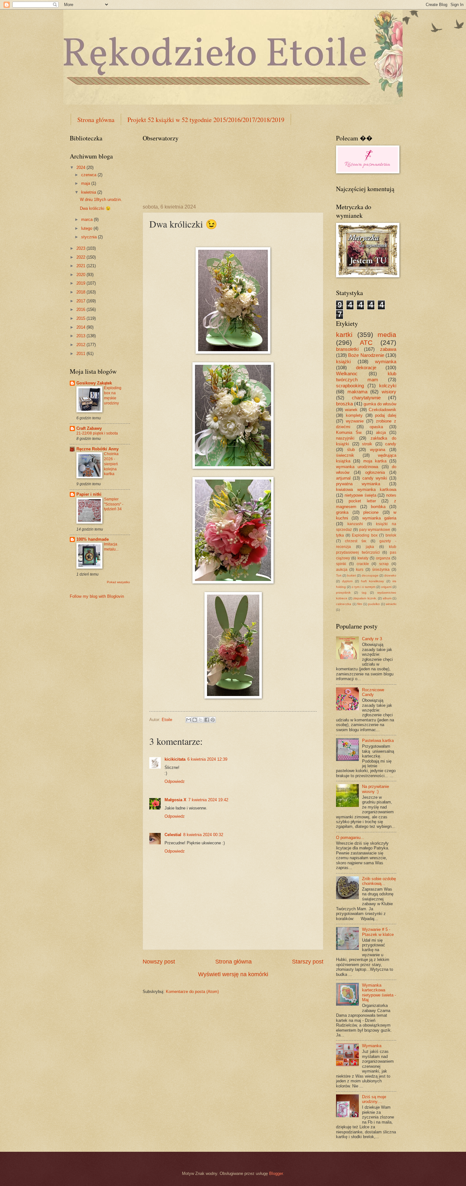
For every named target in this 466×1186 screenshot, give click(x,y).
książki (343, 361)
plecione (371, 512)
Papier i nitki (88, 494)
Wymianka (371, 1045)
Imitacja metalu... (111, 546)
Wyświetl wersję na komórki (233, 974)
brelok (390, 535)
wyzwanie (355, 421)
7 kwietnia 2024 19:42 (208, 799)
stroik (367, 444)
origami (386, 587)
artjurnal (343, 478)
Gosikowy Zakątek (94, 383)
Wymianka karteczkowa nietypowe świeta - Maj (379, 992)
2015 (81, 318)
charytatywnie (366, 397)
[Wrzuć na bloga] (194, 720)
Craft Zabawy (89, 428)
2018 (81, 292)
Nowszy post (159, 961)
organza (383, 558)
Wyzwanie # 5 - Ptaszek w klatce (378, 932)
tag (364, 592)
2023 (81, 248)
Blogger (276, 1173)
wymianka (385, 361)
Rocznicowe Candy (373, 692)
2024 (81, 167)
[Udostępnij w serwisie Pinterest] (213, 720)
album (387, 598)
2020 (81, 274)
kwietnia (89, 192)
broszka (344, 403)
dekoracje (366, 367)
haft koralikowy (372, 581)
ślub (351, 449)
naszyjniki (345, 438)
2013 (81, 335)
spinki (341, 564)
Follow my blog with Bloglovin (97, 596)
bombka (378, 506)
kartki (344, 334)
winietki (391, 604)
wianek (351, 409)
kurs (359, 569)
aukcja (341, 569)
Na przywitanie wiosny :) (375, 789)
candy (390, 444)
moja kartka (374, 461)
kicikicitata (175, 759)
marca (87, 219)
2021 (81, 265)
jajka (370, 547)
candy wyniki (374, 478)
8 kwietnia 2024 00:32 (203, 834)
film (359, 604)
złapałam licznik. (365, 598)
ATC (366, 342)
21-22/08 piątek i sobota (97, 433)
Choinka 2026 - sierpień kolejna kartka (111, 464)
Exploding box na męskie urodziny (112, 395)
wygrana (377, 449)
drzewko (390, 575)
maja (86, 183)
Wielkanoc (347, 373)
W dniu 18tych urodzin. (101, 199)
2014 (81, 327)
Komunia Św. (349, 432)
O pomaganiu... (350, 837)
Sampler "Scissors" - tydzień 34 (113, 504)
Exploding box (364, 535)
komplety (354, 415)
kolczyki (387, 385)
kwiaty (363, 558)
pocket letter (362, 501)
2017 (81, 301)
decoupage (370, 575)
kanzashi (355, 524)
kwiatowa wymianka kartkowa (366, 489)
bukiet (351, 575)
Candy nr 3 (372, 638)
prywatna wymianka (358, 483)
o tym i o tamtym (363, 587)
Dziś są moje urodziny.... (374, 1099)
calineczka (343, 604)
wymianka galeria (379, 518)
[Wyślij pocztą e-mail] (188, 720)
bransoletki (347, 349)
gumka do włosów (380, 404)
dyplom (347, 581)
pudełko (374, 604)
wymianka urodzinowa (357, 466)
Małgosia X (175, 799)
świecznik (345, 455)
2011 (81, 353)
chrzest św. (356, 541)
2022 (81, 257)
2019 (81, 283)
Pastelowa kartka (378, 740)
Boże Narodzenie (366, 355)
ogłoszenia (375, 472)
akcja (381, 432)
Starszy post (307, 961)
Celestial (173, 834)
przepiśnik (343, 592)
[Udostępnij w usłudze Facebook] (207, 720)
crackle (363, 564)
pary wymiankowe (375, 530)
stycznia (89, 237)
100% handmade (92, 539)
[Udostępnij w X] (200, 720)
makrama (357, 391)
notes (391, 495)
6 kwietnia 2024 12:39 (207, 759)
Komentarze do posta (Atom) (192, 991)
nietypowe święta (360, 495)
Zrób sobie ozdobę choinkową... (379, 881)
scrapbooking (350, 385)
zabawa (388, 349)
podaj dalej (385, 415)
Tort (338, 575)
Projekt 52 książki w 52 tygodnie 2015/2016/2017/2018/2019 (205, 119)
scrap (384, 564)
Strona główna (95, 119)
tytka (340, 535)
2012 (81, 344)
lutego (87, 228)
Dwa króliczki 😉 (95, 208)
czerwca (89, 174)
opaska (376, 426)
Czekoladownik (382, 409)
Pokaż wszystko (118, 582)
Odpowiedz (175, 781)
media (387, 334)
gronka (342, 512)
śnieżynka (381, 569)
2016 (81, 309)
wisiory (389, 391)
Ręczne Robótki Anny (97, 449)
